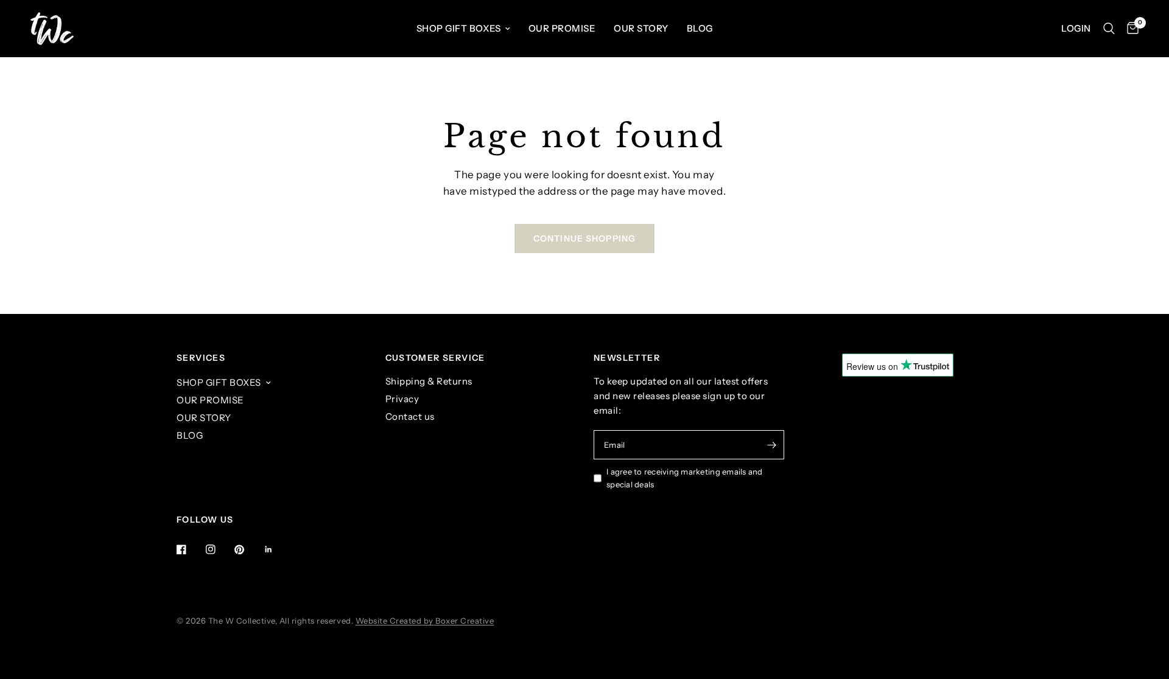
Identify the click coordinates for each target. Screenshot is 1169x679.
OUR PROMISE (562, 28)
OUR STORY (641, 28)
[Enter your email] (772, 444)
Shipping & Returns (428, 381)
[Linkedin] (277, 549)
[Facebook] (190, 549)
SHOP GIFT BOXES (458, 28)
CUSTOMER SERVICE (435, 357)
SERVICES (201, 357)
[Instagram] (219, 549)
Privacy (402, 399)
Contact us (410, 416)
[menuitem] (463, 28)
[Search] (1109, 28)
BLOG (700, 28)
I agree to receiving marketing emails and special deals (684, 478)
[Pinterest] (247, 549)
